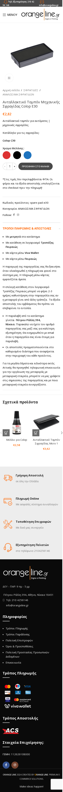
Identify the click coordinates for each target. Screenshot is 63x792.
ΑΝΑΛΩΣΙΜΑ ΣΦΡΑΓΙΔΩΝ (18, 94)
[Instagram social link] (18, 214)
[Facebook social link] (14, 214)
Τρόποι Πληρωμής (17, 628)
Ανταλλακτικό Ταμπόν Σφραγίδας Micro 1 (46, 441)
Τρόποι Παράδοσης (18, 634)
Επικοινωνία (13, 662)
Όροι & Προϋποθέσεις (19, 646)
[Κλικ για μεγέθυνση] (9, 78)
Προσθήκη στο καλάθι (35, 166)
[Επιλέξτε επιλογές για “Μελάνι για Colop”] (6, 432)
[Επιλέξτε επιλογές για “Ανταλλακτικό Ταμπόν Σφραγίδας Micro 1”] (35, 432)
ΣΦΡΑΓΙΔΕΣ (30, 90)
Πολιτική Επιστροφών (19, 640)
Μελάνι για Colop (16, 439)
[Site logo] (40, 14)
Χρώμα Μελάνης (13, 148)
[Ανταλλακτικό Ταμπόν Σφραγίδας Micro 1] (46, 422)
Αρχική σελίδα (11, 90)
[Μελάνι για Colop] (17, 422)
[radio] (6, 155)
